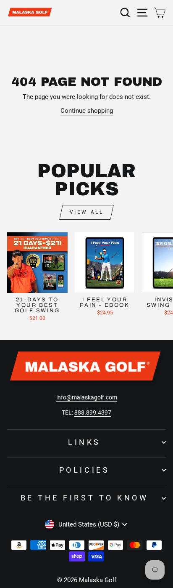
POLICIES (84, 470)
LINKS (84, 442)
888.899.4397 (92, 412)
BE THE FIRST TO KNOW (84, 497)
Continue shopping (86, 110)
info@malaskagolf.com (86, 397)
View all (87, 212)
